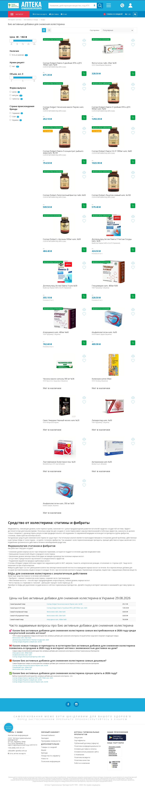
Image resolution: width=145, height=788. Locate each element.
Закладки (45, 738)
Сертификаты (79, 740)
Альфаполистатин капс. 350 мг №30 (58, 503)
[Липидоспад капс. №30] (113, 406)
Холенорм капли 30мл (101, 379)
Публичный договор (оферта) (86, 743)
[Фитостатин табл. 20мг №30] (113, 49)
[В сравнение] (84, 40)
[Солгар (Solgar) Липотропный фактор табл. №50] (64, 181)
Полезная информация (50, 761)
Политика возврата (82, 757)
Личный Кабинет (48, 735)
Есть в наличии (19, 55)
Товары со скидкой (114, 14)
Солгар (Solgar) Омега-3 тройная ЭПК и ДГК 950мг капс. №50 (111, 108)
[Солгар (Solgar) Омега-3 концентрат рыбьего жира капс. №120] (64, 137)
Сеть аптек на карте (17, 753)
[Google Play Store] (116, 737)
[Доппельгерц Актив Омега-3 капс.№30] (64, 271)
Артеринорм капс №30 (102, 462)
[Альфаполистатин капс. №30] (113, 318)
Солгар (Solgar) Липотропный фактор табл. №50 (64, 195)
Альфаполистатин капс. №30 (104, 332)
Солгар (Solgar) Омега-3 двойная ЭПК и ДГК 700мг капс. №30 (62, 64)
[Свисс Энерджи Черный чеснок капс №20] (64, 406)
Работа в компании (82, 763)
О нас (64, 14)
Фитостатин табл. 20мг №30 (104, 63)
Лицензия (78, 737)
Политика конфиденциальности (87, 746)
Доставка (55, 14)
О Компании (79, 754)
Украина (16, 120)
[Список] (49, 30)
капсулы (17, 95)
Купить (84, 73)
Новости (44, 758)
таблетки (17, 99)
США (15, 116)
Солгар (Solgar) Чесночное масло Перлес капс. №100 (63, 108)
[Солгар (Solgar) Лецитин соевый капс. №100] (113, 181)
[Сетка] (44, 30)
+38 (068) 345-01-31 (16, 748)
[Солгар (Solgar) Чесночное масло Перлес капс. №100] (64, 93)
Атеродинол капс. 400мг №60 (56, 332)
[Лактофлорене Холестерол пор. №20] (64, 448)
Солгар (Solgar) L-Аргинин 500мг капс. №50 (62, 239)
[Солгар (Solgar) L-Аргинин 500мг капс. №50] (64, 225)
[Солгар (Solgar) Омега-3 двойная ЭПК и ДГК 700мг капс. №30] (64, 49)
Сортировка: (94, 30)
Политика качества (82, 760)
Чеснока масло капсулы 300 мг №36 (58, 379)
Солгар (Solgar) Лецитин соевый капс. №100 (111, 195)
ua (129, 14)
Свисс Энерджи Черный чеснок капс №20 (61, 420)
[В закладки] (84, 45)
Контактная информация (18, 735)
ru (126, 14)
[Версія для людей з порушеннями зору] (135, 14)
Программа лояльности (50, 741)
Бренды (44, 753)
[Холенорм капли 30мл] (113, 364)
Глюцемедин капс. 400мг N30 (105, 286)
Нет (15, 66)
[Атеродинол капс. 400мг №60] (64, 318)
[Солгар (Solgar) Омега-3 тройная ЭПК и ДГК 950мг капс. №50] (113, 93)
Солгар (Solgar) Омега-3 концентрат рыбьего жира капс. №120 (63, 152)
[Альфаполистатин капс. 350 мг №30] (64, 489)
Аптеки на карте (40, 14)
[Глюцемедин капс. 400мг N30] (113, 271)
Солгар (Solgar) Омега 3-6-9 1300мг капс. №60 (112, 151)
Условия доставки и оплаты (85, 749)
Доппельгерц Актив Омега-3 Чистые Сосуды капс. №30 (112, 240)
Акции (43, 750)
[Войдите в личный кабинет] (130, 5)
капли (15, 92)
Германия (17, 113)
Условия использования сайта (86, 752)
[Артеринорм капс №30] (113, 448)
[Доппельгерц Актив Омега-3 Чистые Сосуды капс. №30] (113, 225)
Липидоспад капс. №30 (102, 420)
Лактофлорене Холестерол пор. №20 (59, 462)
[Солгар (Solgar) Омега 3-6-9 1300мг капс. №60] (113, 137)
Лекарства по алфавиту (50, 756)
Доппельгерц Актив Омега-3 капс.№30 (60, 286)
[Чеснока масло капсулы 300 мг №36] (64, 364)
